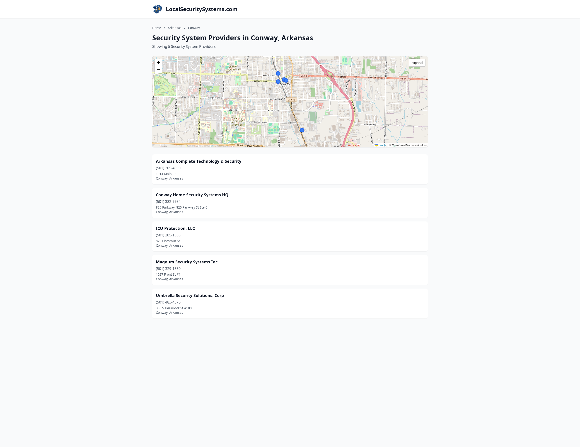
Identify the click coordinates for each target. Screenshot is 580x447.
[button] (286, 80)
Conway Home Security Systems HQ (192, 194)
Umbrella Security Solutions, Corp (190, 295)
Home (156, 28)
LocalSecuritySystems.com (202, 9)
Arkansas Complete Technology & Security (198, 161)
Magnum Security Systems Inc (187, 262)
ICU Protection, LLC (175, 228)
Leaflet (382, 145)
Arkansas (174, 28)
